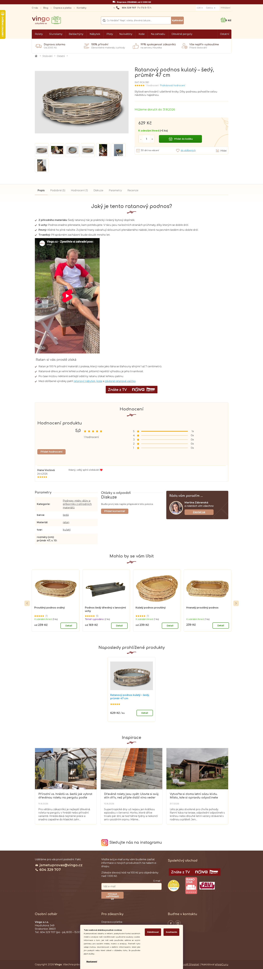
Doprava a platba (62, 7)
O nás (35, 7)
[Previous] (27, 603)
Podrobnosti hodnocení (172, 85)
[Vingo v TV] (195, 872)
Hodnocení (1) (79, 190)
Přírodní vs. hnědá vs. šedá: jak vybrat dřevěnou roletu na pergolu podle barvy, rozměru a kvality (65, 795)
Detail (68, 625)
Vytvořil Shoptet (189, 964)
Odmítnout (153, 932)
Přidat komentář (114, 511)
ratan (66, 522)
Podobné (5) (57, 190)
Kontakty (81, 7)
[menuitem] (39, 34)
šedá (66, 515)
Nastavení (91, 961)
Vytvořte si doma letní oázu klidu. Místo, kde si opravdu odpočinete (194, 795)
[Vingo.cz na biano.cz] (191, 885)
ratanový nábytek (84, 381)
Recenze (132, 190)
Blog (45, 7)
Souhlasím (171, 932)
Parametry (115, 190)
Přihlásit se (114, 897)
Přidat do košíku (183, 138)
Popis (41, 190)
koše (99, 381)
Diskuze (98, 190)
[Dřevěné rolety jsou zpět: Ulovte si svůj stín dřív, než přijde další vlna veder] (131, 768)
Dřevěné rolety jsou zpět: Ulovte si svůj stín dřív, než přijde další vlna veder (131, 795)
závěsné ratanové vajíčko (120, 381)
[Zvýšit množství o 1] (152, 139)
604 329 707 (50, 870)
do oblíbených (188, 150)
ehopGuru (221, 964)
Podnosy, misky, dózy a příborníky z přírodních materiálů (77, 504)
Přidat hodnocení (51, 451)
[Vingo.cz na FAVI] (207, 885)
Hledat (177, 20)
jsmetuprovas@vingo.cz (60, 865)
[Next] (236, 603)
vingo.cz (171, 923)
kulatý (67, 529)
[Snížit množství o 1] (140, 139)
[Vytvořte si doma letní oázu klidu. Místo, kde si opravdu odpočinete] (197, 768)
